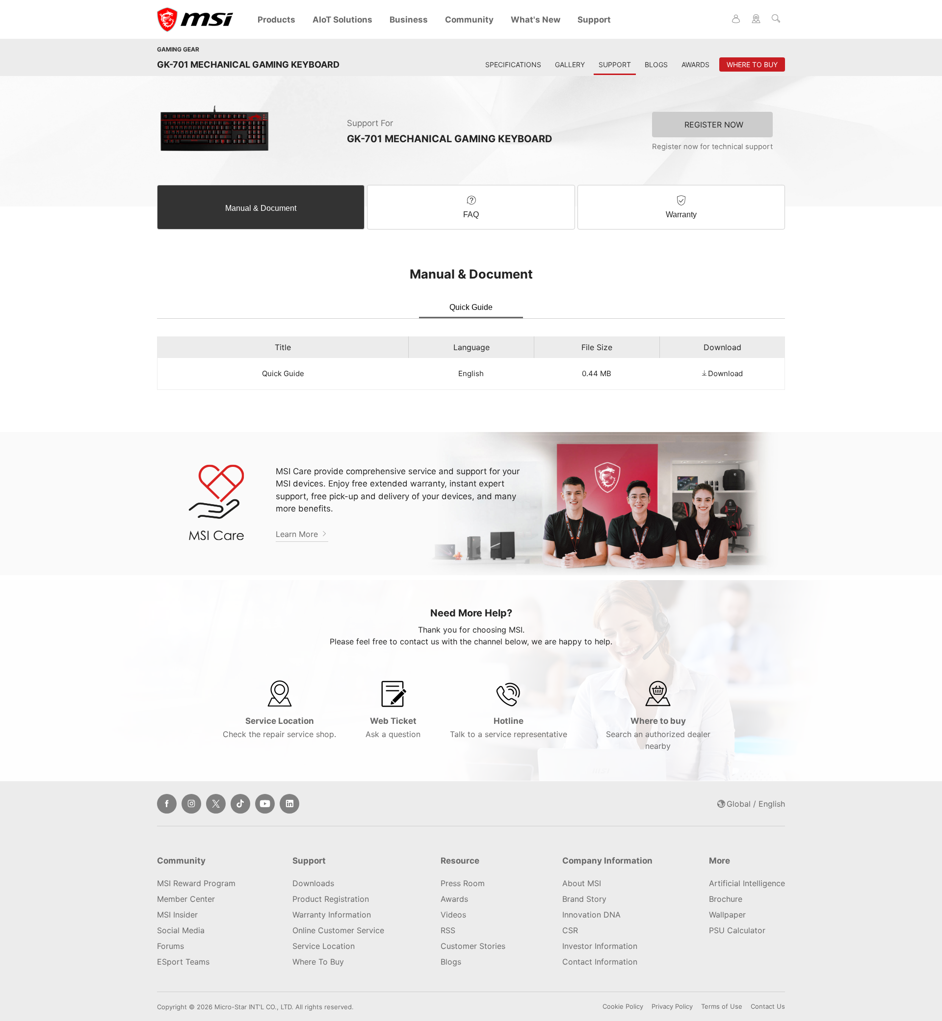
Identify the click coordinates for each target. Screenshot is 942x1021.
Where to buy (658, 733)
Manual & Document (260, 208)
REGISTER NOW (713, 124)
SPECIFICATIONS (513, 64)
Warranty (681, 214)
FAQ (471, 214)
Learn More (298, 534)
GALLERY (570, 64)
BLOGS (656, 64)
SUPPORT (615, 64)
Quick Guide (471, 307)
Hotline (508, 727)
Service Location (279, 727)
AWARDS (695, 64)
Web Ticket (393, 727)
